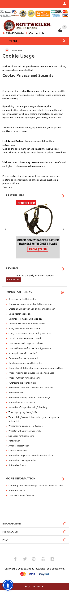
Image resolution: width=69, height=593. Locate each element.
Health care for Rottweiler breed (25, 338)
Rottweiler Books (17, 465)
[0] (60, 31)
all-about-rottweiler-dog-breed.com (44, 568)
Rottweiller (14, 440)
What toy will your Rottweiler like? (25, 430)
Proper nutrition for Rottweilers (24, 377)
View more (13, 279)
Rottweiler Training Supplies (22, 460)
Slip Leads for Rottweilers (21, 435)
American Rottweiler (19, 445)
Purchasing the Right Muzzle (22, 382)
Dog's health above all (19, 313)
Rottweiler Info (16, 392)
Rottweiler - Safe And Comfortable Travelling (31, 387)
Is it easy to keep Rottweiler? (23, 353)
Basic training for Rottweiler (22, 298)
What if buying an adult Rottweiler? (26, 425)
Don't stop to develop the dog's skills (27, 323)
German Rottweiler (18, 450)
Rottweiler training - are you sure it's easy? (29, 397)
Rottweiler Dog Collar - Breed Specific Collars (31, 455)
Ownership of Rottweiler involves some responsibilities (36, 367)
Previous (5, 229)
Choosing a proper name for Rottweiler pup (30, 303)
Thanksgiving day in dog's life (23, 412)
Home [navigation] (7, 50)
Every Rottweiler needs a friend (24, 328)
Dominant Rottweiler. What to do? (25, 318)
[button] (63, 41)
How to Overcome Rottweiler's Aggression (30, 348)
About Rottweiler (17, 490)
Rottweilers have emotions (22, 402)
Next (63, 229)
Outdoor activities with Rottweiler (25, 362)
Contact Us (36, 33)
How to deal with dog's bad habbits (26, 343)
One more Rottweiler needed (23, 358)
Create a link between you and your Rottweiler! (32, 308)
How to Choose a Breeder (21, 495)
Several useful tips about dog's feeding (28, 407)
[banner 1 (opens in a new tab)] (34, 229)
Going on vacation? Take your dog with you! (30, 333)
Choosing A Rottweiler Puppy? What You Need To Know (36, 485)
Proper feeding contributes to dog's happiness (31, 372)
